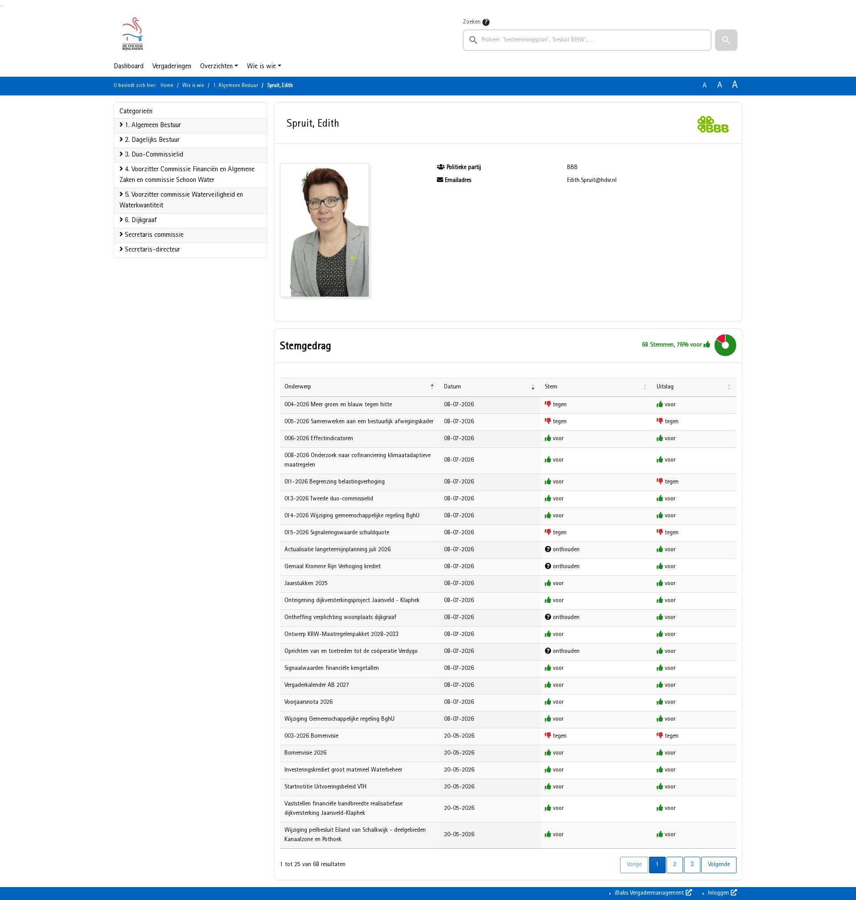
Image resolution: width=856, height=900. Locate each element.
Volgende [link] (719, 865)
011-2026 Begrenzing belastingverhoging (334, 482)
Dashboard (129, 66)
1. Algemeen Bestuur (235, 86)
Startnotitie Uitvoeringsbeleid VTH (325, 787)
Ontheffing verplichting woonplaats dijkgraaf (340, 618)
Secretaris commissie (153, 235)
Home (166, 86)
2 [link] (674, 865)
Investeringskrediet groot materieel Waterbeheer (343, 770)
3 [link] (692, 865)
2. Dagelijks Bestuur (151, 140)
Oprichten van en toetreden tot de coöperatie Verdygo (351, 651)
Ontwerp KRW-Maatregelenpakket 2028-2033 (341, 635)
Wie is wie (261, 66)
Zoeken (472, 22)
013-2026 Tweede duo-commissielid (328, 499)
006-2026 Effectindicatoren (318, 439)
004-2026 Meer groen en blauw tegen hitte (338, 405)
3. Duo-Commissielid (153, 155)
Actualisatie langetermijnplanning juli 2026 (337, 550)
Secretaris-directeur (151, 250)
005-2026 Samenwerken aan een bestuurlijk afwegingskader (358, 422)
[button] (726, 40)
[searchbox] (587, 40)
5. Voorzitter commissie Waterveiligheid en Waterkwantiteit (181, 201)
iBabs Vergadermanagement (649, 893)
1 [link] (657, 865)
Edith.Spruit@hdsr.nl (592, 181)
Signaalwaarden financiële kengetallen (331, 668)
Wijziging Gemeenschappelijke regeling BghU (339, 719)
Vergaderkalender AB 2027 (316, 685)
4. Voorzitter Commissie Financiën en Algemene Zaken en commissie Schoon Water (187, 175)
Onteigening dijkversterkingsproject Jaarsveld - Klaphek (352, 601)
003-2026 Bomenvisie (311, 736)
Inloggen (718, 893)
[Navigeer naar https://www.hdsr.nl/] (133, 34)
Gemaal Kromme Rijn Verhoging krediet (332, 567)
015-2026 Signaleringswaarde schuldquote (336, 533)
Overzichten (216, 66)
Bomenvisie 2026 (305, 753)
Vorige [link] (634, 865)
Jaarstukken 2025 (306, 584)
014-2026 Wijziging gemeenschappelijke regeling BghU (352, 516)
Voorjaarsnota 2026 (308, 702)
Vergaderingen (171, 66)
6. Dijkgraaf (139, 220)
